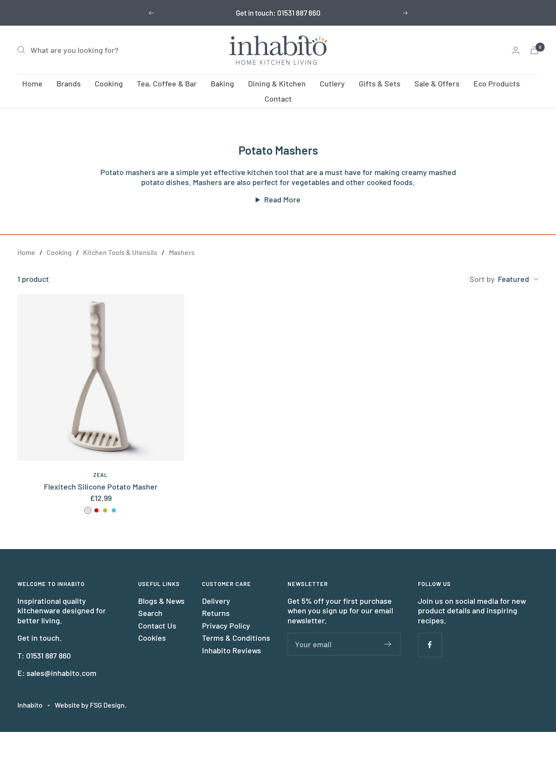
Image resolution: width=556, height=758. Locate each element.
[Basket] (534, 50)
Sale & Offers (437, 83)
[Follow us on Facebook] (430, 645)
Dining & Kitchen (277, 83)
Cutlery (332, 83)
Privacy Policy (226, 625)
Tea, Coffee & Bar (167, 83)
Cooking (109, 83)
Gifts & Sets (379, 83)
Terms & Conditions (236, 637)
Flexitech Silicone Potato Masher (101, 486)
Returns (216, 613)
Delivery (216, 601)
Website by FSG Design (90, 705)
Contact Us (157, 625)
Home (32, 83)
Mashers (182, 252)
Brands (68, 83)
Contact (278, 98)
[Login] (516, 50)
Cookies (152, 637)
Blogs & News (161, 601)
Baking (222, 83)
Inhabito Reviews (231, 650)
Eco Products (496, 83)
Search (150, 613)
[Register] (388, 644)
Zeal (100, 475)
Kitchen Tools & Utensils (120, 252)
